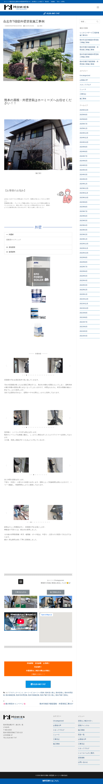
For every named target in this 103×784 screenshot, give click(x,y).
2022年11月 (84, 248)
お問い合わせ (83, 762)
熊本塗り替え (50, 692)
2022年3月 (83, 285)
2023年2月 (83, 234)
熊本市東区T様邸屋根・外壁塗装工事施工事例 (89, 63)
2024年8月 (83, 151)
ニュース (83, 89)
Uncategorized (85, 75)
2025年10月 (84, 110)
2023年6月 (83, 216)
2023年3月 (83, 230)
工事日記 (83, 94)
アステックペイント (16, 692)
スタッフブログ (85, 85)
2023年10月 (84, 197)
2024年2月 (83, 179)
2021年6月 (83, 326)
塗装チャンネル (83, 725)
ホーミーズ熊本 (38, 692)
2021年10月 (84, 308)
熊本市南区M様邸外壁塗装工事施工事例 (89, 55)
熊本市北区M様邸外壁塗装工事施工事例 (89, 41)
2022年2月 (83, 290)
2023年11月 (84, 193)
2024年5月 (83, 165)
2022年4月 (83, 280)
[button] (6, 365)
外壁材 (11, 234)
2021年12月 (84, 299)
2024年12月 (84, 133)
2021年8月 (83, 317)
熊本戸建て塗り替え (47, 695)
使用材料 (12, 252)
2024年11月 (84, 137)
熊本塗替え (60, 692)
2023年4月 (83, 225)
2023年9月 (83, 202)
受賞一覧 (81, 734)
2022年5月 (83, 276)
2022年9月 (83, 257)
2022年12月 (84, 244)
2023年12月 (84, 188)
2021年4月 (83, 336)
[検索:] (90, 22)
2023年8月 (83, 207)
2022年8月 (83, 262)
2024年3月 (83, 174)
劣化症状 (12, 247)
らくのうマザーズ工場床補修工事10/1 (89, 34)
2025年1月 (83, 128)
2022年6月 (83, 271)
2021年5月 (83, 331)
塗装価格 (81, 757)
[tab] (38, 234)
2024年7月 (83, 156)
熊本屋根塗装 (10, 695)
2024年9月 (83, 147)
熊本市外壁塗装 (21, 695)
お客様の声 (84, 80)
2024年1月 (83, 184)
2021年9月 (83, 313)
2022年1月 (83, 294)
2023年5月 (83, 220)
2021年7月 (83, 322)
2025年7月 (83, 124)
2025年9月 (83, 114)
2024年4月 (83, 170)
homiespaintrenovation (13, 26)
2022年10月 (84, 253)
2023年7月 (83, 211)
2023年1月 (83, 239)
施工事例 (39, 26)
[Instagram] (20, 581)
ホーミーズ (28, 692)
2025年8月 (83, 119)
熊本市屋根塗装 (33, 695)
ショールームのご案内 (86, 753)
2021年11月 (84, 303)
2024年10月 (84, 142)
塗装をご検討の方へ (85, 721)
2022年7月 (83, 267)
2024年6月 (83, 161)
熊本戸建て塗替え (62, 695)
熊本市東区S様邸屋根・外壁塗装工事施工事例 (89, 48)
